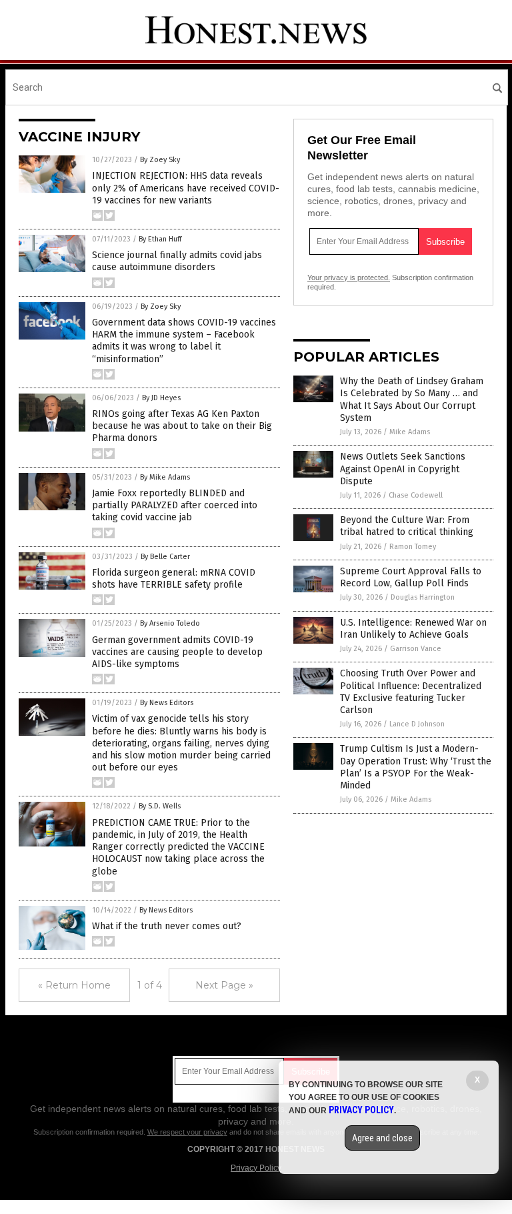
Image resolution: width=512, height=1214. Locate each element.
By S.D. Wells (160, 806)
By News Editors (166, 702)
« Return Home (74, 985)
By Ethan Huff (160, 239)
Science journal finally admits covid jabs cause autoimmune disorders (177, 261)
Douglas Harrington (423, 597)
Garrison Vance (415, 648)
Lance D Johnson (417, 724)
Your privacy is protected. (348, 277)
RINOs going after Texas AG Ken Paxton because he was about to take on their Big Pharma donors (182, 426)
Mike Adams (409, 432)
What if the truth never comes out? (166, 926)
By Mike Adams (165, 477)
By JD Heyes (161, 398)
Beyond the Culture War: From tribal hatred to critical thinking (406, 526)
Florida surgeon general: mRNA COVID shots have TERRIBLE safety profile (173, 578)
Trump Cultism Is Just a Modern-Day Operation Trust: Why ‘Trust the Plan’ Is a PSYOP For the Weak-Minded (415, 767)
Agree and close (382, 1138)
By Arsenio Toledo (170, 623)
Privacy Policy (256, 1168)
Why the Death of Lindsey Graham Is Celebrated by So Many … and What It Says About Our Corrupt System (411, 400)
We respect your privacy (187, 1132)
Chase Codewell (416, 495)
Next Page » (224, 985)
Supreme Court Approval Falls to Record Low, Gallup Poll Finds (410, 577)
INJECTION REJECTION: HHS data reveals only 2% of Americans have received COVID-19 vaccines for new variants (185, 187)
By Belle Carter (165, 556)
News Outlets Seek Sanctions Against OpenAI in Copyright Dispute (402, 468)
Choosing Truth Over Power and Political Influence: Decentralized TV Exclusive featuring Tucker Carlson (410, 692)
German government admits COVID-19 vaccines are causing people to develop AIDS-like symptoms (177, 652)
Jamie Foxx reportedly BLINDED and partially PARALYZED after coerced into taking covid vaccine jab (174, 505)
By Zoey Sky (160, 159)
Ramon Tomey (412, 546)
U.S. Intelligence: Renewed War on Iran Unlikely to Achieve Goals (413, 628)
